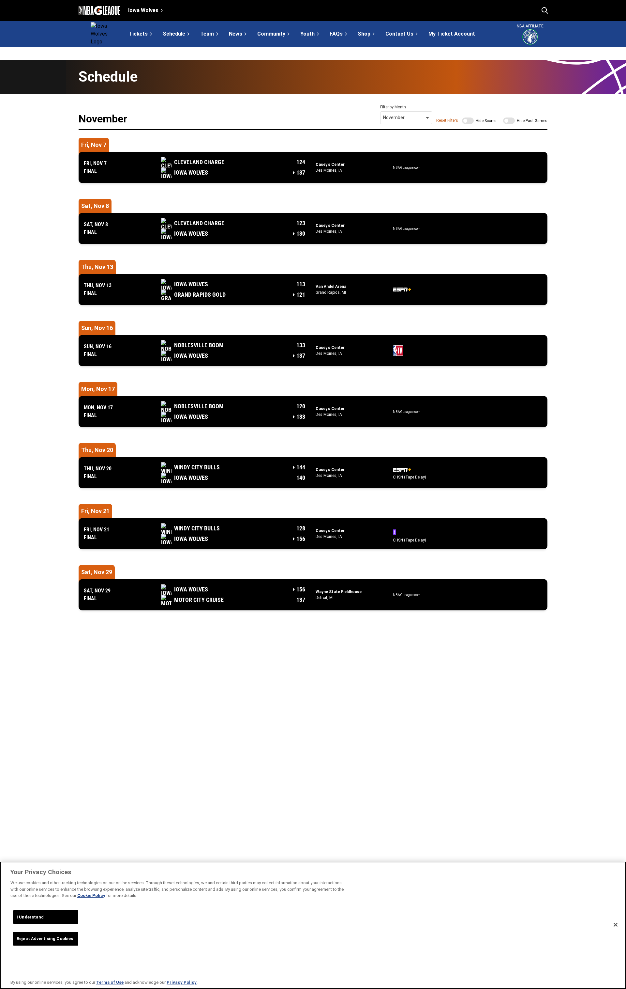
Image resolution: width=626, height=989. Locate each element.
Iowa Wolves (143, 10)
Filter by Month (393, 107)
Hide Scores (486, 120)
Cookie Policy (91, 895)
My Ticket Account (451, 34)
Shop (364, 34)
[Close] (615, 925)
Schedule (174, 34)
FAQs (336, 34)
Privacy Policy (182, 982)
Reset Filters (447, 120)
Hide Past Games (532, 120)
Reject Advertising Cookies (45, 938)
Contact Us (399, 34)
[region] (313, 925)
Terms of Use (110, 982)
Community (271, 34)
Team (207, 34)
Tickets (138, 34)
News (235, 34)
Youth (307, 34)
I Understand (30, 917)
